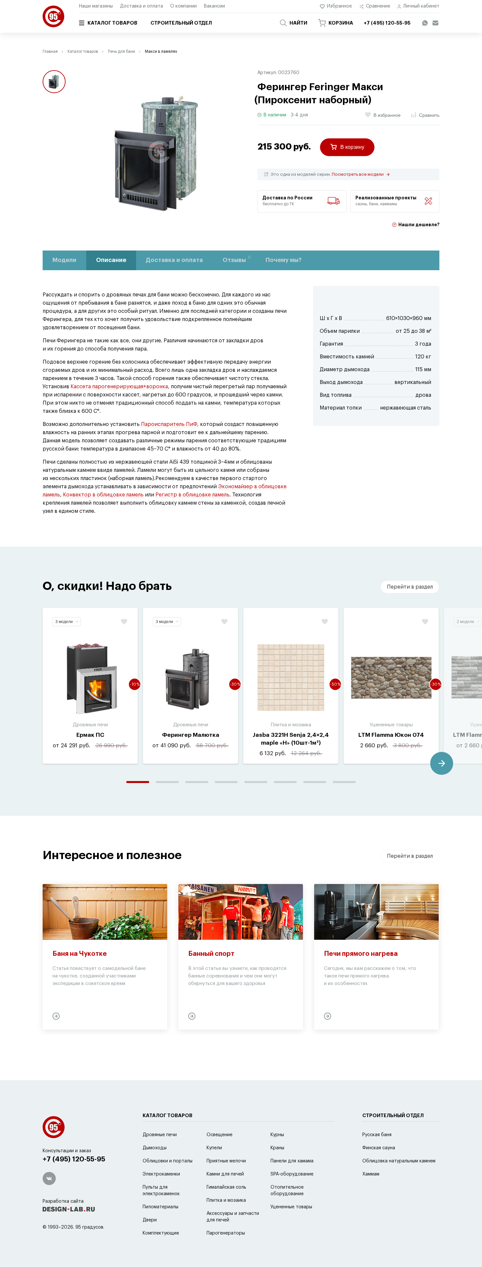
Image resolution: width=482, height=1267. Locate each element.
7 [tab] (314, 782)
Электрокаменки (161, 1174)
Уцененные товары (291, 1207)
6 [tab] (285, 782)
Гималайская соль (226, 1187)
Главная (50, 51)
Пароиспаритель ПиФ (169, 424)
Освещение (219, 1135)
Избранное (339, 6)
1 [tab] (137, 782)
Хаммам (370, 1174)
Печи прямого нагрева (361, 954)
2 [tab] (167, 782)
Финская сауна (378, 1148)
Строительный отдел (181, 23)
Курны (277, 1135)
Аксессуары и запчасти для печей (233, 1216)
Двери (150, 1220)
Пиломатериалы (160, 1207)
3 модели (64, 621)
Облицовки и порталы (167, 1161)
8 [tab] (344, 782)
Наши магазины (96, 6)
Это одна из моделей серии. (327, 174)
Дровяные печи (160, 1135)
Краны (277, 1148)
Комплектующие (161, 1233)
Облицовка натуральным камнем (398, 1161)
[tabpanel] (90, 686)
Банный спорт (211, 954)
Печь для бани (121, 51)
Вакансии (214, 6)
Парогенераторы (226, 1233)
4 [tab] (226, 782)
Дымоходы (155, 1148)
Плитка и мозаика (226, 1200)
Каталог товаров (112, 23)
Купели (214, 1148)
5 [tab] (255, 782)
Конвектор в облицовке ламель (103, 494)
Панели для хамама (292, 1161)
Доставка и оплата (141, 6)
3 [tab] (196, 782)
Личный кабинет (421, 6)
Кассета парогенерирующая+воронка (119, 386)
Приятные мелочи (226, 1161)
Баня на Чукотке (79, 954)
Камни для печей (225, 1174)
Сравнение (378, 6)
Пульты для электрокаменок (161, 1190)
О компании (183, 6)
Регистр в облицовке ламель (192, 494)
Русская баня (377, 1135)
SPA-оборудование (292, 1174)
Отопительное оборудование (287, 1190)
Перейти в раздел (410, 587)
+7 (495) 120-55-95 (74, 1159)
